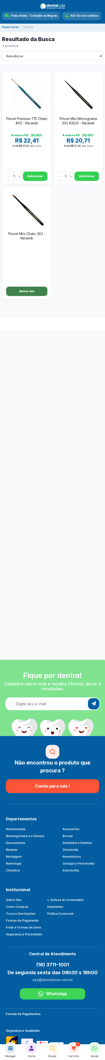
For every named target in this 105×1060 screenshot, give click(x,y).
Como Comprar (17, 907)
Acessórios (71, 829)
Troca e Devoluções (20, 913)
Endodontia (71, 870)
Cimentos (13, 870)
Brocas (68, 836)
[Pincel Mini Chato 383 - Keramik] (26, 208)
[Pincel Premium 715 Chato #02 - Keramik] (26, 93)
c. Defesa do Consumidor (65, 900)
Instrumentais (15, 829)
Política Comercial (60, 913)
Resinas (11, 850)
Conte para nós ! (52, 786)
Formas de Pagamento (22, 920)
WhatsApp (56, 993)
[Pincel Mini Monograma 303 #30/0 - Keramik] (78, 93)
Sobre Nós (13, 900)
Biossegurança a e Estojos (25, 836)
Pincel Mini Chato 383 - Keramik (26, 236)
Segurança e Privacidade (24, 934)
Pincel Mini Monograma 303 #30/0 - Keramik (78, 121)
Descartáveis (15, 843)
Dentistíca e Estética (77, 843)
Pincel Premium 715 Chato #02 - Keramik (26, 121)
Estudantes (55, 907)
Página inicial (10, 27)
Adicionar (35, 176)
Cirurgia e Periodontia (78, 863)
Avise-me (26, 291)
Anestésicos (72, 856)
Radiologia (13, 863)
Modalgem (13, 856)
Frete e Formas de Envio (23, 927)
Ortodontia (70, 850)
